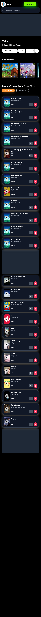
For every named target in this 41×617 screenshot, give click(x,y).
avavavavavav (16, 379)
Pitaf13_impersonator (18, 407)
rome (22, 51)
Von (12, 315)
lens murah (31, 51)
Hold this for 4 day (17, 302)
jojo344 (13, 153)
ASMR (13, 353)
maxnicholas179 (16, 304)
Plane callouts (16, 289)
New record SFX (16, 175)
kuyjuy (13, 330)
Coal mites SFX (16, 239)
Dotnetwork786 (16, 100)
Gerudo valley (16, 188)
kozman (13, 368)
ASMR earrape (16, 341)
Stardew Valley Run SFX (19, 124)
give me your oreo (17, 418)
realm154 (14, 420)
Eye (12, 328)
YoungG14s (14, 317)
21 (31, 156)
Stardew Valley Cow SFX (19, 213)
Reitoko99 (14, 190)
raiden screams (16, 392)
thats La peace (16, 405)
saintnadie (14, 381)
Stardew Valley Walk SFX (19, 136)
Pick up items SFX (17, 162)
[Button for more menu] (36, 98)
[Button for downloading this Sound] (35, 105)
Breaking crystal (17, 111)
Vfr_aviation (15, 279)
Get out (13, 366)
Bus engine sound (17, 226)
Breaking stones (16, 98)
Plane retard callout (18, 277)
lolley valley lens (10, 51)
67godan (14, 343)
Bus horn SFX (15, 201)
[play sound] (7, 102)
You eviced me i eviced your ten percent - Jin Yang (22, 150)
